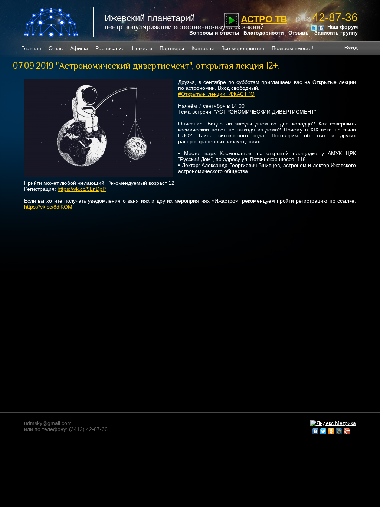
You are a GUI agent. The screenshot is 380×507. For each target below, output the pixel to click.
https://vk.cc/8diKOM (48, 207)
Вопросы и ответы (214, 33)
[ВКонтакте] (316, 431)
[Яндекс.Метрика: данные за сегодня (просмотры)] (333, 423)
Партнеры (172, 48)
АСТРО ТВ (264, 19)
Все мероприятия (242, 48)
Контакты (202, 48)
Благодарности (263, 33)
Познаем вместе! (292, 48)
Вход (351, 47)
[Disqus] (190, 305)
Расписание (110, 48)
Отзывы (299, 33)
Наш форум (342, 27)
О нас (56, 48)
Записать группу (336, 33)
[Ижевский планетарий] (52, 22)
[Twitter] (323, 431)
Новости (142, 48)
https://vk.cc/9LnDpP (82, 189)
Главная (31, 48)
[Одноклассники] (331, 431)
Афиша (79, 48)
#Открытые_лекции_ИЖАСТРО (216, 94)
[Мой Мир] (339, 431)
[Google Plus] (347, 431)
